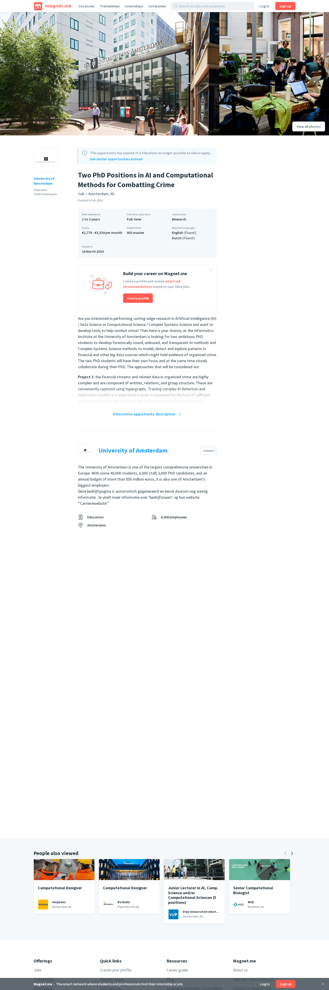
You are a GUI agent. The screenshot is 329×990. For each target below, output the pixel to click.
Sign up (285, 6)
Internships (134, 6)
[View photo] (109, 73)
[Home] (53, 6)
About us (240, 970)
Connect (209, 451)
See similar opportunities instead (116, 159)
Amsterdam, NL (101, 193)
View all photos (309, 126)
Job (81, 193)
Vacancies (86, 6)
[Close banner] (211, 270)
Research (179, 219)
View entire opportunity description (144, 414)
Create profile (138, 298)
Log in (264, 6)
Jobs (38, 970)
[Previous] (285, 853)
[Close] (323, 984)
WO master (135, 232)
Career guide (177, 970)
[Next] (292, 853)
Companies (157, 6)
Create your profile (115, 970)
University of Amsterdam (44, 181)
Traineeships (110, 6)
